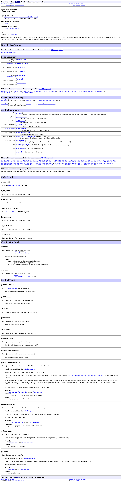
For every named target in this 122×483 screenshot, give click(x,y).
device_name (21, 59)
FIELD (12, 5)
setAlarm (109, 163)
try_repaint (78, 164)
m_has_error (17, 91)
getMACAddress (21, 128)
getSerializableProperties (25, 136)
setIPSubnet (20, 152)
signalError (68, 164)
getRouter (106, 161)
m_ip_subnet (21, 83)
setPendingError (27, 164)
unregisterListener (90, 164)
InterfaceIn (8, 28)
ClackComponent (12, 34)
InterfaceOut (15, 28)
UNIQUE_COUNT (23, 92)
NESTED (8, 5)
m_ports (74, 91)
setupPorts (38, 164)
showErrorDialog (56, 164)
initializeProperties (23, 144)
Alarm (6, 23)
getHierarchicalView (8, 161)
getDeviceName (21, 117)
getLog (19, 161)
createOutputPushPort (77, 160)
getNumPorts (34, 161)
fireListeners (97, 160)
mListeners (83, 91)
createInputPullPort (28, 160)
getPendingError (74, 161)
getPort (84, 161)
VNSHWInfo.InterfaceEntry (47, 104)
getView (16, 163)
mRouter (91, 91)
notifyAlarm (72, 163)
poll (79, 163)
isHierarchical (47, 163)
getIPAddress (20, 121)
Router (28, 100)
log (66, 163)
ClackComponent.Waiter (9, 52)
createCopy (16, 160)
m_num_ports (38, 91)
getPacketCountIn (46, 161)
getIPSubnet (20, 125)
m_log (24, 91)
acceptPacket (5, 160)
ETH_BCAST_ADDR (22, 63)
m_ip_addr (20, 79)
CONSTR (17, 5)
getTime (113, 161)
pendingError (99, 91)
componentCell (6, 91)
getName (26, 161)
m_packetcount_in (50, 91)
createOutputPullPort (60, 160)
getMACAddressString (23, 132)
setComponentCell (7, 164)
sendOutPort (101, 163)
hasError (38, 163)
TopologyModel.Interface (46, 100)
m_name (30, 91)
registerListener (89, 163)
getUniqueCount (6, 163)
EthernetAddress (12, 63)
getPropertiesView (94, 161)
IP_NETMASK (21, 71)
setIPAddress (20, 148)
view (31, 92)
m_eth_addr (21, 75)
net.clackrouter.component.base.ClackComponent (21, 17)
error (88, 160)
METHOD (21, 5)
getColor (19, 113)
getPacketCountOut (60, 161)
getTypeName (20, 140)
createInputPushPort (44, 160)
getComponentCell (109, 160)
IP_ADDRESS (21, 67)
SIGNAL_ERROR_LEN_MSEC (9, 92)
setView (46, 164)
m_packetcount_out (64, 91)
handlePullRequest (26, 163)
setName (17, 164)
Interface (4, 100)
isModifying (59, 163)
